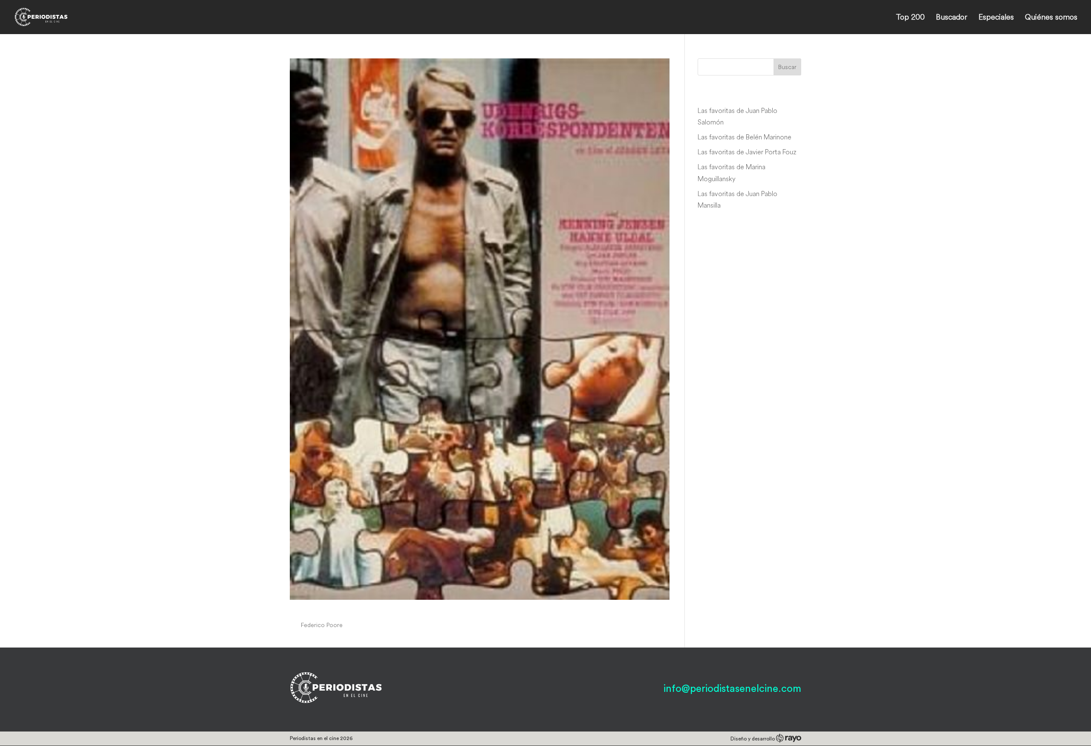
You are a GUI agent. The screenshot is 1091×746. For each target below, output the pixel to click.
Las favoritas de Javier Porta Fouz (747, 151)
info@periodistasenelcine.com (732, 689)
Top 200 (910, 18)
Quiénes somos (1051, 18)
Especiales (996, 18)
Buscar (787, 67)
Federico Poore (322, 625)
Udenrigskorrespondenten (360, 609)
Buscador (951, 18)
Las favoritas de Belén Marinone (744, 137)
